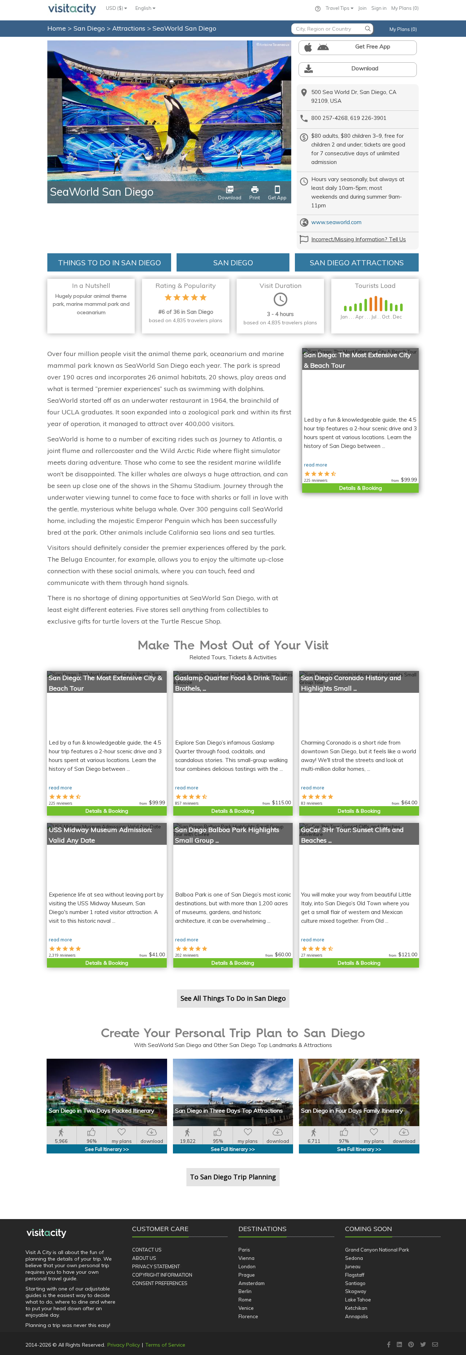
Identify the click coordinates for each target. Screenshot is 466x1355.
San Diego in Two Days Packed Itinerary (101, 1110)
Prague (246, 1275)
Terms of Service (165, 1345)
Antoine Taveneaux (272, 45)
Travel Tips (338, 8)
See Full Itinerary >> (107, 1149)
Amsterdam (251, 1283)
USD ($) (115, 8)
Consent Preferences (159, 1283)
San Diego (90, 28)
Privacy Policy (123, 1345)
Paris (244, 1250)
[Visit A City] (46, 1234)
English (144, 8)
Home (56, 28)
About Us (144, 1258)
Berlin (245, 1291)
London (247, 1266)
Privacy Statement (156, 1266)
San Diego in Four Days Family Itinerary (352, 1110)
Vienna (246, 1258)
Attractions (129, 28)
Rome (245, 1300)
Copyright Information (162, 1275)
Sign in (379, 8)
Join (362, 8)
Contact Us (147, 1250)
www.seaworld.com (336, 222)
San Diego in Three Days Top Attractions (229, 1110)
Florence (248, 1316)
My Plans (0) (405, 8)
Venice (246, 1308)
